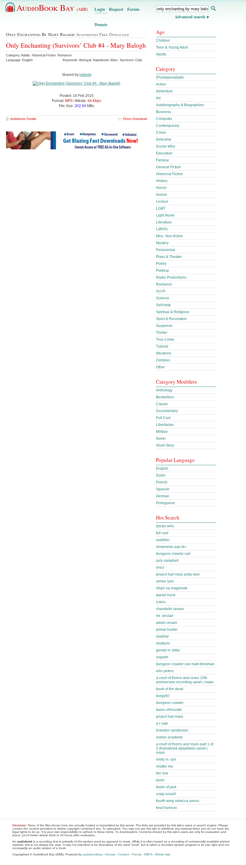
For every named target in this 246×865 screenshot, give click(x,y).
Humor (161, 195)
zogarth (162, 657)
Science (162, 298)
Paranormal (165, 250)
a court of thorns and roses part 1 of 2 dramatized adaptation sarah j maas (184, 748)
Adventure (164, 91)
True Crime (165, 339)
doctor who (165, 526)
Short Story (165, 445)
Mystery (162, 243)
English (162, 468)
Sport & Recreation (171, 319)
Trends (136, 854)
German (162, 496)
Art (158, 98)
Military (162, 432)
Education (164, 153)
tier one (162, 773)
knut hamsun (166, 808)
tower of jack (166, 787)
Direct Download (135, 119)
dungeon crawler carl (173, 554)
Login (99, 9)
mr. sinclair (164, 616)
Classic (162, 404)
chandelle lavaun (170, 609)
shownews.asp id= (171, 547)
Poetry (161, 264)
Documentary (167, 411)
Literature (164, 222)
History (161, 181)
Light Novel (165, 215)
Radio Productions (171, 277)
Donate (100, 24)
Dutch (161, 475)
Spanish (163, 489)
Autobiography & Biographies (180, 105)
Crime (161, 132)
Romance (164, 284)
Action (161, 84)
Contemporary (167, 126)
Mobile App (162, 854)
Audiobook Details (23, 119)
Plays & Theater (169, 257)
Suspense (164, 326)
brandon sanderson (172, 730)
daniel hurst (165, 595)
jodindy (86, 75)
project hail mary (169, 716)
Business (163, 112)
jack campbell (167, 560)
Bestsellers (165, 397)
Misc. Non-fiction (169, 236)
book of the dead (169, 689)
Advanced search (190, 16)
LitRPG (162, 229)
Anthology (164, 390)
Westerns (163, 353)
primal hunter (167, 629)
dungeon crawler (170, 703)
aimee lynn (165, 581)
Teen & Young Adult (172, 47)
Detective (163, 139)
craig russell (166, 794)
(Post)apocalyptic (170, 77)
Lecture (162, 201)
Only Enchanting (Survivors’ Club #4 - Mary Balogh (76, 45)
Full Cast (163, 418)
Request (116, 9)
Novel (161, 438)
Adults (161, 54)
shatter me (164, 766)
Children (163, 40)
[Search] (213, 9)
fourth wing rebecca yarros (177, 801)
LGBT (160, 208)
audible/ (162, 540)
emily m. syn (166, 759)
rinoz (160, 567)
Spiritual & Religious (172, 312)
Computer (164, 119)
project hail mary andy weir (178, 574)
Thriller (161, 333)
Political (162, 270)
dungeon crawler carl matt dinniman (185, 664)
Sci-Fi (160, 291)
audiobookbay (93, 854)
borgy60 (163, 696)
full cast (162, 533)
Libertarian (165, 425)
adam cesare (166, 623)
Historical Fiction (169, 174)
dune (160, 780)
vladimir (162, 636)
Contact (123, 854)
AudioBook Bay (52, 7)
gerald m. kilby (168, 650)
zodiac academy (169, 737)
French (161, 482)
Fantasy (162, 160)
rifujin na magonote (172, 588)
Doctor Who (165, 146)
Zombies (163, 360)
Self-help (163, 305)
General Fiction (168, 167)
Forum (133, 9)
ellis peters (165, 671)
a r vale (162, 723)
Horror (161, 188)
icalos (161, 602)
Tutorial (162, 346)
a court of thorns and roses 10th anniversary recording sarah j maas (185, 680)
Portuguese (165, 503)
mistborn (163, 643)
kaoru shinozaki (169, 710)
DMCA (148, 854)
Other (160, 367)
